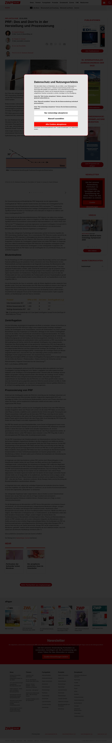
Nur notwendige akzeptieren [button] (56, 113)
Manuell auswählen (56, 119)
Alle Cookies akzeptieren (56, 124)
